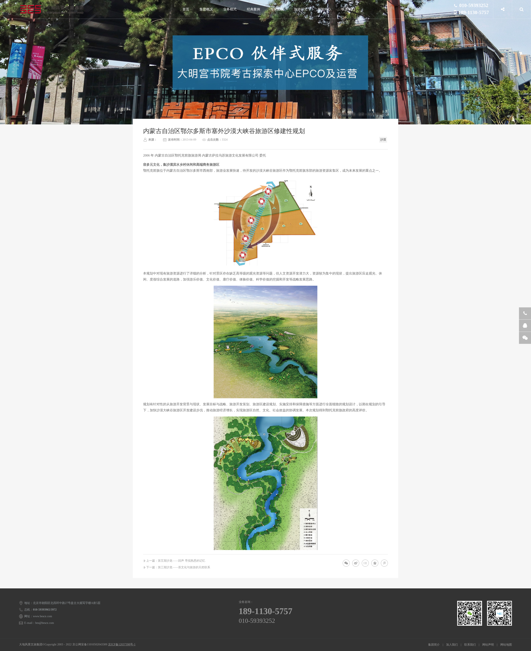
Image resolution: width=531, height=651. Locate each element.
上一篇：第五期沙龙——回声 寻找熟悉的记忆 (175, 560)
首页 (186, 9)
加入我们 (452, 644)
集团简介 (434, 644)
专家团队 (277, 9)
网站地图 (506, 644)
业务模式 (229, 9)
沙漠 (383, 139)
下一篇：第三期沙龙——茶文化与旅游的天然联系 (178, 567)
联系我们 (348, 9)
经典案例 (253, 9)
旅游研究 (300, 9)
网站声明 (488, 644)
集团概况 (206, 9)
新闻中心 (324, 9)
